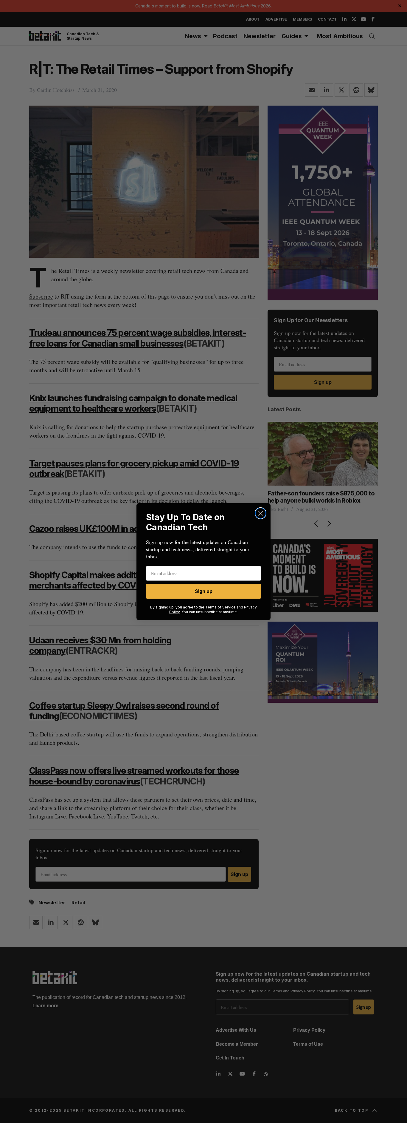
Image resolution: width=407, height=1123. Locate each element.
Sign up (203, 591)
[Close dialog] (260, 513)
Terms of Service (220, 607)
